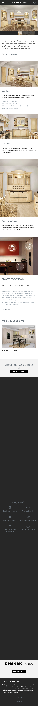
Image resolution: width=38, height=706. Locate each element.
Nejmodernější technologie (28, 520)
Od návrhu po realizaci (10, 520)
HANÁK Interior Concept (10, 511)
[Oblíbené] (34, 3)
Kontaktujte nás (19, 371)
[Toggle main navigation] (3, 2)
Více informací (6, 309)
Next (34, 335)
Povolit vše (19, 697)
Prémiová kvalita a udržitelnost (10, 530)
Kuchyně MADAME (10, 351)
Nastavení (19, 701)
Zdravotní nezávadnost (28, 529)
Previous (4, 335)
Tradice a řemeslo (27, 511)
